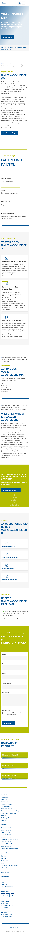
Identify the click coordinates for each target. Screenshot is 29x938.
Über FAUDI (4, 856)
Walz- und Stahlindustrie (10, 557)
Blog (2, 863)
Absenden (7, 723)
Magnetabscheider (6, 808)
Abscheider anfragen (9, 133)
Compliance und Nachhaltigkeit (10, 865)
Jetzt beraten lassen (9, 490)
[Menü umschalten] (26, 3)
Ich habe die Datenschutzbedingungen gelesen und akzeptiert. (15, 713)
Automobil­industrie (6, 827)
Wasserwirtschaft (6, 846)
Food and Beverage (6, 834)
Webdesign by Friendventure (14, 931)
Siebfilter (3, 815)
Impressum (4, 880)
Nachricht (5, 692)
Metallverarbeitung (8, 568)
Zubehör (3, 820)
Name (4, 654)
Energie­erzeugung (6, 832)
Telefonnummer (7, 683)
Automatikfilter (5, 797)
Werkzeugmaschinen (9, 579)
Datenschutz (4, 884)
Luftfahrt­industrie (6, 837)
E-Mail (4, 673)
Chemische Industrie (7, 830)
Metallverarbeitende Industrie (9, 839)
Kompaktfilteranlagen (7, 806)
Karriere (3, 858)
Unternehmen (6, 663)
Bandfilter (4, 799)
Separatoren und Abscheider (9, 813)
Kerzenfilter (4, 801)
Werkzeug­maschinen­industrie (9, 848)
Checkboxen (6, 710)
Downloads (4, 867)
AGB (2, 882)
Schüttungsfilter (5, 818)
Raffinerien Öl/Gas (6, 841)
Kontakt (3, 870)
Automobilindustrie (8, 546)
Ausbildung (4, 860)
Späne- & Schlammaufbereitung (10, 811)
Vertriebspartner (5, 872)
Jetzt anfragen (7, 37)
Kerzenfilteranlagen (6, 804)
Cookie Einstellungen (7, 886)
